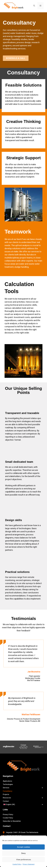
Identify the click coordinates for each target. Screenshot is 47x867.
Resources (7, 798)
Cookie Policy (17, 864)
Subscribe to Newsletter (12, 821)
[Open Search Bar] (34, 5)
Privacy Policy (8, 814)
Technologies (8, 784)
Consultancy (7, 791)
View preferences (23, 859)
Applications (7, 781)
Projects (6, 794)
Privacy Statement (28, 864)
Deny (23, 853)
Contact (6, 801)
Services (6, 788)
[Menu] (40, 5)
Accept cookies (23, 847)
